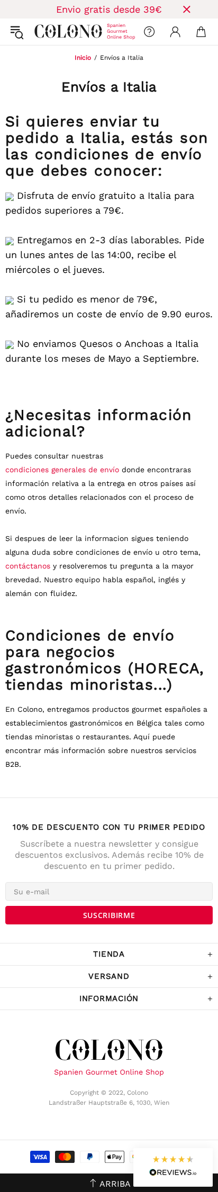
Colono (43, 32)
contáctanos (29, 566)
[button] (173, 1167)
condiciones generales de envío (62, 469)
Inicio (83, 57)
